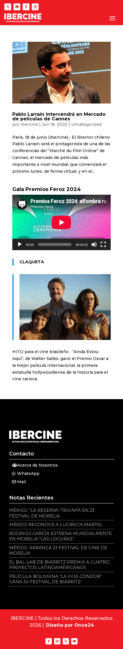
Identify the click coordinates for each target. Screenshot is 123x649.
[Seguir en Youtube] (16, 6)
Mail (21, 481)
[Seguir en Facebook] (26, 6)
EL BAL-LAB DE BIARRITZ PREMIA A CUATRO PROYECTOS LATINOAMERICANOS (59, 564)
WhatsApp (28, 473)
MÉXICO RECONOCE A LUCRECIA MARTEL (56, 524)
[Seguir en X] (7, 6)
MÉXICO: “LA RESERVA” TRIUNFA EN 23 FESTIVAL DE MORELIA (51, 513)
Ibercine (29, 124)
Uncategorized (86, 124)
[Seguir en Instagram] (35, 6)
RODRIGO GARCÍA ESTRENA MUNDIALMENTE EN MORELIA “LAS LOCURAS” (60, 536)
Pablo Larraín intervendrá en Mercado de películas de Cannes (59, 117)
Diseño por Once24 (70, 625)
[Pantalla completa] (103, 244)
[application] (61, 222)
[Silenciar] (94, 244)
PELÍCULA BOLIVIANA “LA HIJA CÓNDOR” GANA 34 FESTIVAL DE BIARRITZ (55, 579)
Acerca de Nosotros (37, 465)
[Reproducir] (20, 244)
